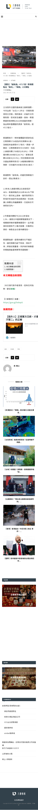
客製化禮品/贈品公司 (12, 716)
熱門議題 (13, 80)
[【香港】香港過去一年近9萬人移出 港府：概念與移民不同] (19, 515)
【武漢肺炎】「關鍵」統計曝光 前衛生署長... (19, 411)
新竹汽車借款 (7, 748)
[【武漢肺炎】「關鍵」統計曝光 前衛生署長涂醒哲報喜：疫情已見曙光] (19, 396)
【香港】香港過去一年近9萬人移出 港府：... (19, 529)
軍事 (19, 349)
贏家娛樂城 (8, 727)
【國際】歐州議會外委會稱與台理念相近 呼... (19, 559)
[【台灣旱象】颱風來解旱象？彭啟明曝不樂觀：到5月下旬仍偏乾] (19, 426)
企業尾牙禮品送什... (19, 594)
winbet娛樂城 (9, 733)
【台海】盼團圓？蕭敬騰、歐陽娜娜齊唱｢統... (19, 470)
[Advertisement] (19, 30)
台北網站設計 (19, 800)
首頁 (4, 73)
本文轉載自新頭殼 (13, 266)
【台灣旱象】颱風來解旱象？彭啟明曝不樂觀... (19, 440)
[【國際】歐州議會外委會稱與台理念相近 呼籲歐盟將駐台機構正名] (19, 545)
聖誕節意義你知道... (19, 677)
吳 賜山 (8, 90)
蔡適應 (12, 349)
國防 (6, 349)
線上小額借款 (7, 759)
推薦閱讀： (10, 269)
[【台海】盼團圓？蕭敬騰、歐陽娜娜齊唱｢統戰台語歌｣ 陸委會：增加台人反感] (19, 456)
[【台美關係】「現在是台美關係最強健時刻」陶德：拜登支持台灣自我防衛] (19, 485)
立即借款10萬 (7, 753)
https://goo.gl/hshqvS (13, 302)
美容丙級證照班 (10, 711)
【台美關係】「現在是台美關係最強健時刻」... (19, 500)
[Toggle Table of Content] (18, 263)
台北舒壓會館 (13, 722)
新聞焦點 (13, 73)
